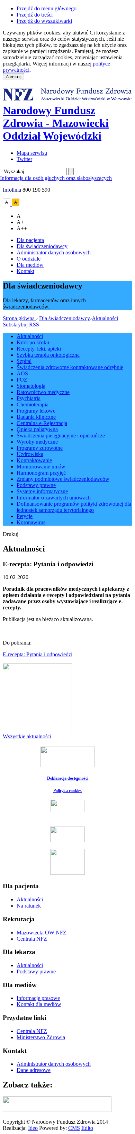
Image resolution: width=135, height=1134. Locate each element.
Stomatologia (31, 386)
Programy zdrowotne (40, 448)
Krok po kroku (33, 342)
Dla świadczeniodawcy (42, 246)
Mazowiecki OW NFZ (41, 932)
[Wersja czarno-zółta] (15, 204)
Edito (87, 1128)
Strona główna (19, 318)
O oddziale (28, 259)
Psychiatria (28, 398)
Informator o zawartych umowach (54, 497)
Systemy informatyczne (42, 491)
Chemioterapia (32, 404)
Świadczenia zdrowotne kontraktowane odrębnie (70, 367)
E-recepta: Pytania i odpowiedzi (37, 654)
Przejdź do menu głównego (46, 8)
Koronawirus (31, 522)
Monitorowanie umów (41, 466)
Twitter (24, 159)
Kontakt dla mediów (39, 1004)
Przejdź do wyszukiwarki (44, 21)
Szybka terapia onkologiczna (48, 355)
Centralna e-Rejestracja (42, 423)
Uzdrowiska (30, 454)
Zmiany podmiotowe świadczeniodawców (63, 479)
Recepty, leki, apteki (39, 349)
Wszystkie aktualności (27, 736)
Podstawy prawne (36, 485)
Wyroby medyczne (37, 442)
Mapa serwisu (32, 153)
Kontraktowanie (34, 460)
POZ (22, 380)
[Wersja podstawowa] (7, 204)
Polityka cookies (67, 790)
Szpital (24, 361)
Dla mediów (30, 265)
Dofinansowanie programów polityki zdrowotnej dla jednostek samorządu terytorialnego (74, 507)
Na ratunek (29, 906)
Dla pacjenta (30, 240)
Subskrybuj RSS (21, 324)
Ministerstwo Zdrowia (41, 1037)
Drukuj (10, 534)
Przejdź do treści (35, 15)
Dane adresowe (34, 1070)
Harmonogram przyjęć (41, 473)
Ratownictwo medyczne (43, 392)
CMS (74, 1128)
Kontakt (25, 271)
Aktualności (105, 318)
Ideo (33, 1128)
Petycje (25, 516)
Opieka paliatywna (37, 429)
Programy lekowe (36, 411)
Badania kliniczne (36, 417)
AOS (22, 373)
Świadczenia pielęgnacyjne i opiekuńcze (61, 435)
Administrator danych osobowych (54, 252)
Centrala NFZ (32, 939)
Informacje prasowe (38, 998)
